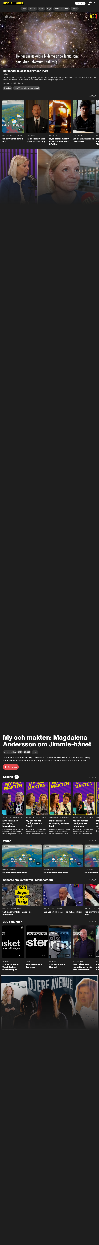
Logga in (80, 3)
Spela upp (12, 767)
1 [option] (16, 777)
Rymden (7, 88)
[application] (49, 40)
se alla (92, 96)
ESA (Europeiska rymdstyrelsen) (26, 88)
